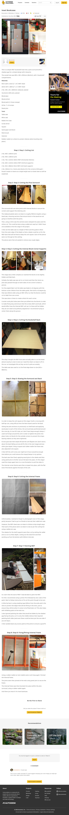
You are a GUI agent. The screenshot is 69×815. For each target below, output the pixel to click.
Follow (12, 62)
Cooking (37, 791)
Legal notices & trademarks (47, 812)
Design (28, 795)
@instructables (62, 791)
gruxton (5, 13)
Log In (57, 2)
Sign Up (64, 2)
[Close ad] (68, 74)
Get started (47, 793)
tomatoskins (17, 770)
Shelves (17, 13)
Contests (27, 2)
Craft (27, 797)
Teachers (34, 2)
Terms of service (31, 809)
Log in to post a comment (34, 781)
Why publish (48, 791)
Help (46, 795)
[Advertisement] (59, 93)
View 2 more (37, 52)
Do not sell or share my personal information (27, 812)
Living (36, 793)
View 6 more (39, 268)
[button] (45, 16)
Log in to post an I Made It (34, 712)
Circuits (28, 791)
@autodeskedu (62, 794)
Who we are (47, 800)
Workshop (11, 13)
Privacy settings (51, 809)
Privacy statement (40, 809)
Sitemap (47, 797)
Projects (20, 2)
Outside (37, 795)
